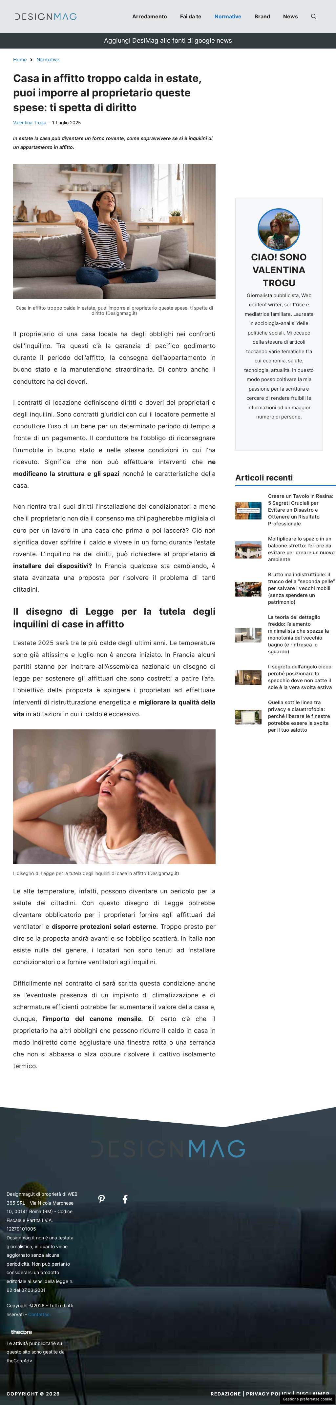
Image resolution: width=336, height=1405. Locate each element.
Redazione (226, 1393)
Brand (262, 16)
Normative (228, 16)
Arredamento (149, 16)
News (290, 16)
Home (20, 59)
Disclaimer (312, 1393)
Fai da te (190, 16)
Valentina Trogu (29, 122)
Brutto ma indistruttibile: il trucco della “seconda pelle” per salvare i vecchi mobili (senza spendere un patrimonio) (301, 588)
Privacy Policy (268, 1393)
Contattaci (39, 1314)
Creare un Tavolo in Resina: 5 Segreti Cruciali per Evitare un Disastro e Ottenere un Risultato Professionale (300, 510)
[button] (313, 16)
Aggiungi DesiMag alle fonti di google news (168, 40)
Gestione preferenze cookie (307, 1399)
